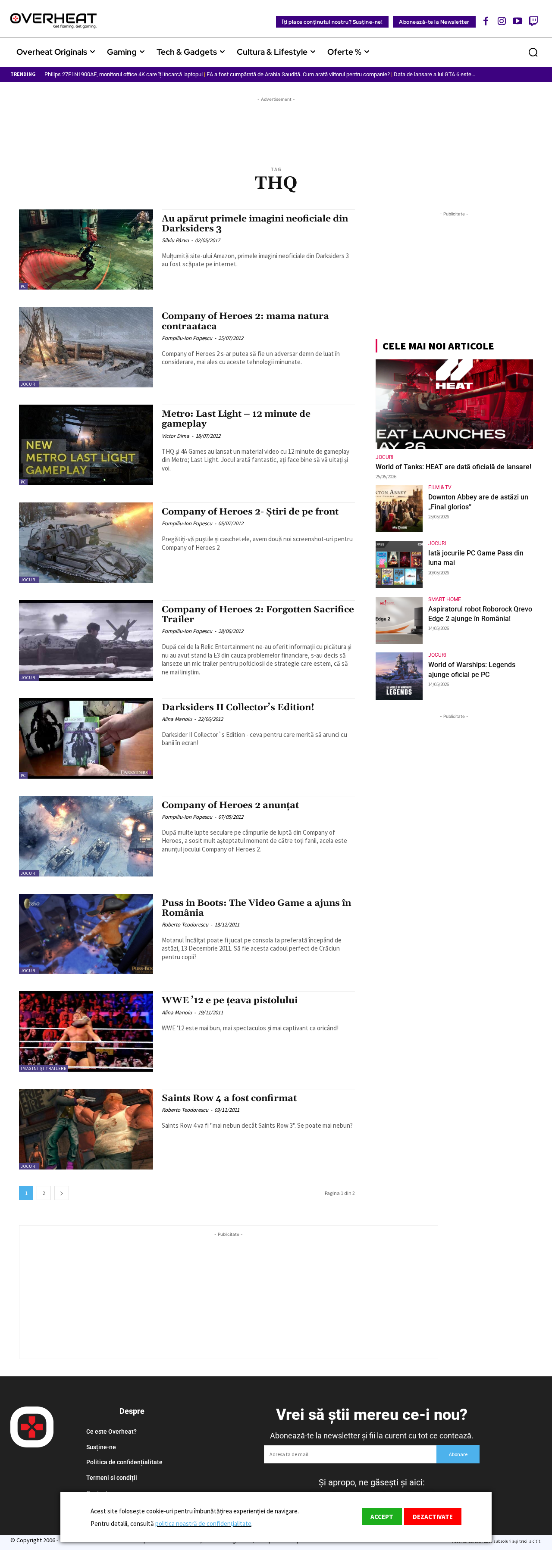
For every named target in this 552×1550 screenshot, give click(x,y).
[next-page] (61, 1193)
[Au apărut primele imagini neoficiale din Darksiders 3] (86, 249)
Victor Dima (175, 436)
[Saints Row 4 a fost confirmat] (86, 1129)
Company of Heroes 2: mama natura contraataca (245, 321)
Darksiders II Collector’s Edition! (238, 707)
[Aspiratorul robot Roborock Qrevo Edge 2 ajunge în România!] (399, 620)
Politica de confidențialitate (124, 1462)
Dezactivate (433, 1517)
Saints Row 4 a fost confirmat (229, 1098)
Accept (381, 1517)
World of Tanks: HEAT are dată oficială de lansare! (453, 467)
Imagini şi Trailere (43, 1068)
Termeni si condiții (111, 1477)
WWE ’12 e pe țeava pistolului (230, 1000)
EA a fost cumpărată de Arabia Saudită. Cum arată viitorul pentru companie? (298, 74)
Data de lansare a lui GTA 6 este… (434, 74)
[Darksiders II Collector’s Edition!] (86, 738)
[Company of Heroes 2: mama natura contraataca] (86, 347)
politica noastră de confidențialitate (203, 1523)
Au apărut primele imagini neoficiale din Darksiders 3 (255, 223)
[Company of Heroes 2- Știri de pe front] (86, 542)
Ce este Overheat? (111, 1431)
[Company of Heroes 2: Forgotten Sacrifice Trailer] (86, 640)
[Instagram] (502, 21)
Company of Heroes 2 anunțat (230, 805)
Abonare (458, 1454)
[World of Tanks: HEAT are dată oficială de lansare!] (454, 404)
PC (23, 286)
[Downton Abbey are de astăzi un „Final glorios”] (399, 508)
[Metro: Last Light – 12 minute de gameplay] (86, 445)
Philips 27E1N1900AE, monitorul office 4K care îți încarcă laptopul (123, 74)
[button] (533, 52)
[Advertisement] (276, 123)
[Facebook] (486, 21)
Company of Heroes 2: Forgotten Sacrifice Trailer (258, 614)
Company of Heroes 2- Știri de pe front (250, 512)
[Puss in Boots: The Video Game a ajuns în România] (86, 934)
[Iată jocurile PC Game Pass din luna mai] (399, 564)
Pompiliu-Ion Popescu (187, 338)
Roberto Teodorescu (185, 924)
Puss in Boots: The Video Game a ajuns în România (256, 908)
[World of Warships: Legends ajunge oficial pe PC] (399, 676)
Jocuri (29, 384)
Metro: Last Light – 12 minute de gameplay (236, 419)
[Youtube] (517, 21)
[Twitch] (533, 21)
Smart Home (444, 599)
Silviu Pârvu (175, 240)
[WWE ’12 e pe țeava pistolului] (86, 1031)
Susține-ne (101, 1447)
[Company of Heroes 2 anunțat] (86, 836)
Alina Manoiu (177, 719)
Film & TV (440, 487)
